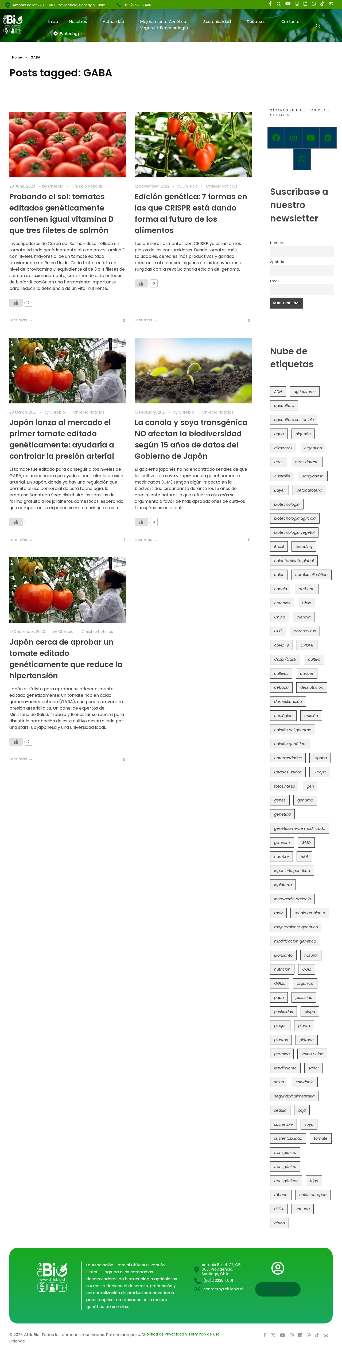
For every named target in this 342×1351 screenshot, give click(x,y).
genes (280, 800)
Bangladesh (313, 476)
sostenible (283, 1124)
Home (17, 57)
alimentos (283, 448)
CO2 (278, 631)
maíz (278, 913)
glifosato (282, 842)
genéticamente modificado (299, 828)
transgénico (285, 1166)
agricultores (305, 391)
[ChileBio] (16, 24)
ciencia (303, 617)
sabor (313, 1068)
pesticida (304, 997)
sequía (280, 1110)
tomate (321, 1138)
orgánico (305, 983)
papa (279, 997)
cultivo (314, 659)
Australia (282, 476)
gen (310, 786)
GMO (306, 842)
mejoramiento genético (296, 927)
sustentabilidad (288, 1138)
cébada (281, 687)
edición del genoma (292, 730)
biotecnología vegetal (294, 532)
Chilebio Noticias (87, 186)
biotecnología (287, 504)
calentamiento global (294, 560)
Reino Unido (312, 1054)
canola (280, 588)
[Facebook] (276, 138)
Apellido (277, 261)
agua (279, 434)
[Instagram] (293, 138)
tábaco (280, 1194)
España (320, 758)
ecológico (283, 715)
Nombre (277, 242)
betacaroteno (309, 490)
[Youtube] (311, 138)
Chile (306, 603)
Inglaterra (283, 884)
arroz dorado (306, 462)
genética (282, 814)
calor (278, 574)
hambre (281, 856)
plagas (280, 1025)
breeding (304, 546)
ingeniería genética (292, 870)
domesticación (288, 701)
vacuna (303, 1209)
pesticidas (283, 1011)
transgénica (285, 1152)
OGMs (279, 983)
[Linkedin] (328, 138)
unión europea (313, 1194)
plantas (281, 1039)
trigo (314, 1180)
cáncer (306, 673)
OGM (306, 969)
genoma (305, 800)
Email (274, 281)
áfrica (279, 1223)
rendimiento (285, 1068)
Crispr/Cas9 (285, 659)
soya (309, 1124)
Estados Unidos (288, 772)
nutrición (282, 969)
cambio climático (311, 574)
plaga (310, 1011)
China (279, 617)
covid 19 (281, 645)
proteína (282, 1054)
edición (311, 715)
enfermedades (288, 758)
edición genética (289, 743)
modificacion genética (295, 941)
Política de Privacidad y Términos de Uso (182, 1334)
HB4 (304, 856)
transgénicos (286, 1180)
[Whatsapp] (302, 159)
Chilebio (56, 186)
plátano (307, 1039)
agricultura (284, 405)
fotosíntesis (284, 786)
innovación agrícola (292, 899)
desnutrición (311, 687)
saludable (305, 1082)
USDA (279, 1209)
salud (279, 1082)
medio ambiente (309, 913)
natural (310, 955)
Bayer (279, 490)
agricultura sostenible (294, 419)
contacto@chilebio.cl (223, 1289)
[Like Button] (16, 303)
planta (304, 1025)
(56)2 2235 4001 (138, 4)
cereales (282, 603)
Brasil (279, 546)
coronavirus (305, 631)
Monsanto (283, 955)
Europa (319, 772)
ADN (278, 391)
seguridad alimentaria (294, 1096)
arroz (278, 462)
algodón (303, 434)
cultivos (281, 673)
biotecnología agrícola (295, 518)
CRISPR (307, 645)
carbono (306, 588)
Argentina (313, 448)
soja (302, 1110)
